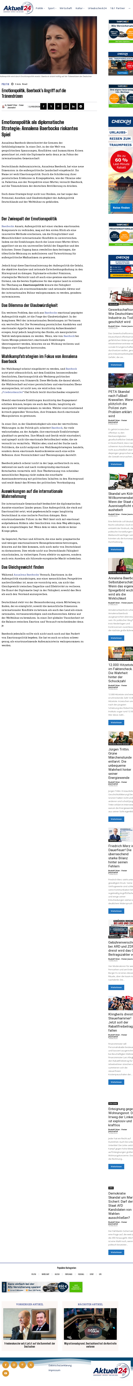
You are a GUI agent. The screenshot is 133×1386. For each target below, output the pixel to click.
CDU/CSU (112, 840)
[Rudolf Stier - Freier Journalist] (3, 106)
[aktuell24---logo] (111, 1371)
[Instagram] (14, 1365)
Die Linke (113, 1103)
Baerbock (69, 336)
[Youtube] (5, 1373)
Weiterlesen (116, 365)
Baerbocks (8, 226)
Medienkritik (114, 937)
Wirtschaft (113, 304)
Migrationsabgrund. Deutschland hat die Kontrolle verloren (90, 1345)
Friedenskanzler (12, 392)
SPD (111, 1009)
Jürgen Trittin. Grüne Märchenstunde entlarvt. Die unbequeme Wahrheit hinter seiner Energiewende (120, 763)
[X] (51, 106)
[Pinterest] (58, 106)
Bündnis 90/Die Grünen (119, 572)
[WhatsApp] (66, 106)
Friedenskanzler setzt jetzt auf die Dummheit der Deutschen (29, 1345)
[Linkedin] (73, 106)
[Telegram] (81, 106)
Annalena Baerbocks (26, 574)
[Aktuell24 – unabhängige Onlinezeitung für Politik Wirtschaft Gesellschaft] (18, 8)
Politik (5, 84)
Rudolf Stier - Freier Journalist (15, 106)
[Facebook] (43, 106)
